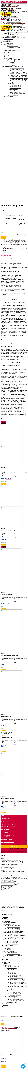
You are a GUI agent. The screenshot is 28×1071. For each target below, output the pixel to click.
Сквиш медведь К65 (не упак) (9, 66)
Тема (15, 884)
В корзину (3, 237)
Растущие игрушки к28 (6, 737)
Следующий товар (6, 43)
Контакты (6, 836)
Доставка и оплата (9, 253)
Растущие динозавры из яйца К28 (9, 655)
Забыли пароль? (5, 1027)
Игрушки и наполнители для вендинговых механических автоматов (11, 9)
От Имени (16, 883)
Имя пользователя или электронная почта (12, 1016)
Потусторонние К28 (6, 716)
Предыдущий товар (6, 14)
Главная (3, 8)
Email (15, 881)
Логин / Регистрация (8, 1007)
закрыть (3, 858)
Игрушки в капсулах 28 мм (14, 11)
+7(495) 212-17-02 (6, 825)
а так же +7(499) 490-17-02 (8, 826)
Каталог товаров (8, 833)
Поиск (16, 910)
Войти (2, 1023)
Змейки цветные (5, 470)
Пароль (3, 1020)
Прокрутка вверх (5, 1030)
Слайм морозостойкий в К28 (8, 531)
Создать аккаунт (12, 1028)
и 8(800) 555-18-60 (16, 825)
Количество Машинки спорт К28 (11, 235)
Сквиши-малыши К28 (6, 594)
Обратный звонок (14, 12)
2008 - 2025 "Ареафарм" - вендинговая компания (14, 848)
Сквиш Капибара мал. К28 (7, 798)
